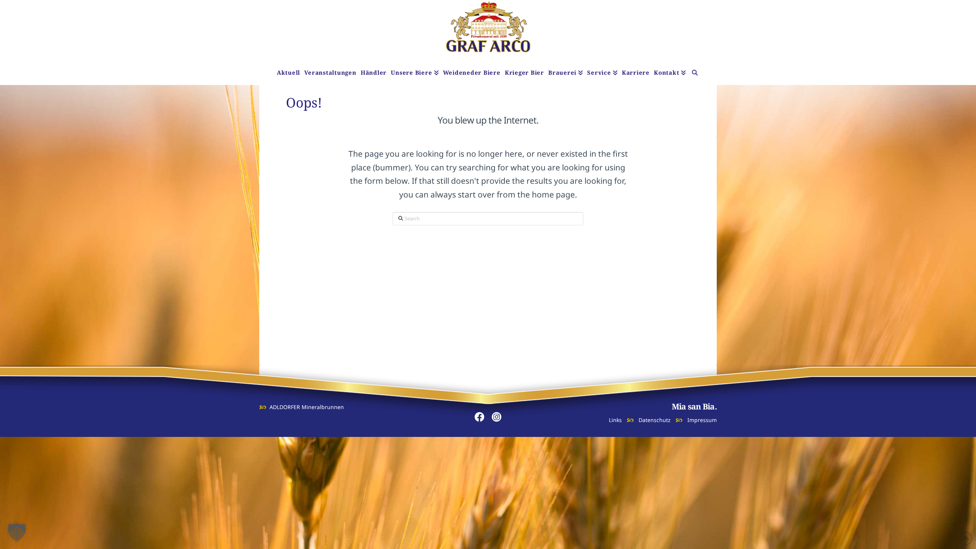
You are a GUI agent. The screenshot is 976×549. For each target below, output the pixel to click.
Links (615, 420)
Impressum (702, 420)
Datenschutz (655, 420)
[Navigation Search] (695, 73)
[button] (17, 532)
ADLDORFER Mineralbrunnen (307, 407)
